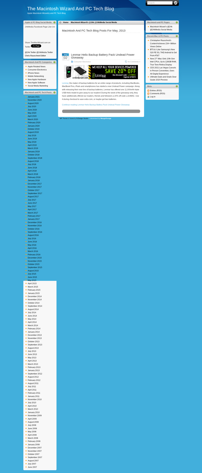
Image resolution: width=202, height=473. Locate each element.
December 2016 (35, 222)
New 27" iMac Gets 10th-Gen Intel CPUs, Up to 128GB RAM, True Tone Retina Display (163, 62)
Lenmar (65, 83)
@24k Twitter (30, 52)
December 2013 (35, 335)
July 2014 (32, 312)
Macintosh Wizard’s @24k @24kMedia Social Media (94, 22)
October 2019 (33, 129)
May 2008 (32, 432)
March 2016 (33, 251)
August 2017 (33, 196)
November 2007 (35, 451)
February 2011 (34, 393)
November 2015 (35, 261)
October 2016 (33, 229)
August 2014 (33, 309)
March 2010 (33, 409)
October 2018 (33, 155)
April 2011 (32, 390)
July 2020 (32, 106)
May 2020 (32, 113)
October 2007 (33, 454)
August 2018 (33, 161)
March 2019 (33, 148)
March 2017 (33, 213)
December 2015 (35, 258)
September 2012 (35, 374)
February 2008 (34, 441)
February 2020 (34, 122)
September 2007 (35, 457)
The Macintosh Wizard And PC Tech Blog (70, 8)
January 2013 (34, 370)
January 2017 (34, 219)
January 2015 (34, 293)
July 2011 (32, 386)
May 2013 (32, 358)
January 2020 (34, 126)
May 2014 (32, 319)
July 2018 (32, 164)
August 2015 (33, 271)
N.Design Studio (82, 118)
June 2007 (32, 467)
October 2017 (33, 190)
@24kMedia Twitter (44, 52)
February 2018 (34, 177)
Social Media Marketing (38, 86)
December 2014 (35, 296)
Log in (152, 97)
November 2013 (35, 338)
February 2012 (34, 380)
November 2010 (35, 399)
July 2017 (32, 200)
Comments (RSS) (157, 93)
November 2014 (35, 300)
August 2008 (33, 422)
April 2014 (32, 322)
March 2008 (33, 438)
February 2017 (34, 216)
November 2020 (35, 100)
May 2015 (32, 280)
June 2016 (32, 242)
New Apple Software (36, 83)
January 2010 (34, 412)
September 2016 (35, 232)
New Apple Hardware (37, 79)
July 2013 (32, 351)
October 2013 (33, 341)
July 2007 (32, 464)
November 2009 (35, 415)
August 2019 (33, 132)
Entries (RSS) (156, 90)
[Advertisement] (101, 37)
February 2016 (34, 255)
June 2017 (32, 203)
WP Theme (64, 118)
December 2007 (35, 448)
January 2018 (34, 180)
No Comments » (134, 62)
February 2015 (34, 290)
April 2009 (32, 419)
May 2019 (32, 142)
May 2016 (32, 245)
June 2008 (32, 428)
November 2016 (35, 226)
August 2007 (33, 461)
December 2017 (35, 184)
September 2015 (35, 267)
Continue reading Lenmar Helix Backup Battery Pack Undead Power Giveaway (96, 105)
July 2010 (32, 403)
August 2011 (33, 383)
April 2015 (32, 283)
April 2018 (32, 171)
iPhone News (33, 73)
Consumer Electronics (37, 70)
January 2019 (34, 152)
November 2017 (35, 187)
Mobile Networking (36, 76)
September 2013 (35, 345)
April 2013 (32, 361)
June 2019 (32, 139)
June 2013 (32, 354)
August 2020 (33, 103)
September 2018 (35, 158)
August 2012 (33, 377)
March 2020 (33, 119)
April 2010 (32, 406)
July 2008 (32, 425)
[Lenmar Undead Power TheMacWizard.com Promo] (101, 78)
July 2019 (32, 135)
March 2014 (33, 325)
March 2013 (33, 364)
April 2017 (32, 209)
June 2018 (32, 168)
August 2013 (33, 348)
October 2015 (33, 264)
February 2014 (34, 329)
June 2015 (32, 277)
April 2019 (32, 145)
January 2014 (34, 332)
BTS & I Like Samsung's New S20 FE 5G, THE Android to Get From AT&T (163, 52)
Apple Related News (36, 66)
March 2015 (33, 287)
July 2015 (32, 274)
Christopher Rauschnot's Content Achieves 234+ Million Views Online (163, 43)
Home (65, 22)
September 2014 (35, 306)
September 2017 (35, 193)
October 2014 (33, 303)
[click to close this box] (54, 22)
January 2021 (34, 97)
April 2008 (32, 435)
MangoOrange (106, 118)
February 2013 (34, 367)
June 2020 (32, 110)
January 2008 (34, 444)
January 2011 (33, 396)
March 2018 (33, 174)
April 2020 (32, 116)
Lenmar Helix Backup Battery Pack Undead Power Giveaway (102, 56)
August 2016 (33, 235)
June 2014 (32, 316)
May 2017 (32, 206)
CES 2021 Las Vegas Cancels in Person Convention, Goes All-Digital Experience (163, 71)
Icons (72, 118)
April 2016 (32, 248)
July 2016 (32, 238)
